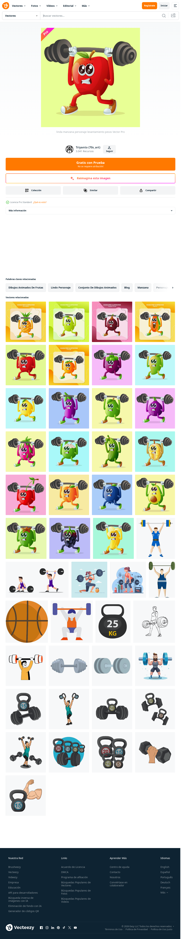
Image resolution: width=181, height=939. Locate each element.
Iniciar (161, 5)
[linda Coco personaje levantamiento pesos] (69, 451)
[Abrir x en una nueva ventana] (69, 927)
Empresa (13, 882)
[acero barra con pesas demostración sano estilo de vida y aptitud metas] (69, 666)
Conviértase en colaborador (117, 884)
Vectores (17, 5)
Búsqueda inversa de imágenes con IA (20, 899)
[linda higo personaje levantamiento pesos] (155, 408)
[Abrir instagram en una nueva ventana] (47, 927)
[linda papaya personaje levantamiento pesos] (155, 322)
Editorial (68, 5)
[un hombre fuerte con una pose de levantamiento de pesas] (37, 580)
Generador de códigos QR (23, 911)
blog (127, 287)
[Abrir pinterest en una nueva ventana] (58, 927)
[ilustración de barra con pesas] (112, 709)
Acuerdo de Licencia (72, 867)
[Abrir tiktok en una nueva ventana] (64, 927)
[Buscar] (161, 15)
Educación (14, 887)
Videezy (12, 877)
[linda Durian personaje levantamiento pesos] (155, 451)
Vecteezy (13, 872)
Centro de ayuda (118, 867)
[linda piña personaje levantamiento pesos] (26, 322)
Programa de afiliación (73, 877)
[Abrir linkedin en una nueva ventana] (52, 927)
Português (164, 877)
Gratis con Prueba (89, 164)
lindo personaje (61, 287)
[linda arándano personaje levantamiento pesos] (112, 495)
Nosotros (113, 877)
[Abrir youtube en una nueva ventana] (75, 927)
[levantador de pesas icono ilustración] (72, 622)
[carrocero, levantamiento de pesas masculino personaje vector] (156, 538)
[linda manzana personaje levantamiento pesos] (26, 365)
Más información (17, 210)
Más (84, 5)
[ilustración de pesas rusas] (112, 752)
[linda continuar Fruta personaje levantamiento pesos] (26, 451)
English (162, 867)
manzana (143, 287)
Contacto (113, 872)
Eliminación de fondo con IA (24, 906)
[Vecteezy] (5, 5)
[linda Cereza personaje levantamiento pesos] (26, 495)
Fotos (34, 5)
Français (163, 887)
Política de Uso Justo (159, 929)
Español (163, 872)
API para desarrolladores (22, 892)
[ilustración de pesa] (26, 752)
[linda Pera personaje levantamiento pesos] (69, 322)
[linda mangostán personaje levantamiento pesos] (112, 365)
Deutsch (163, 882)
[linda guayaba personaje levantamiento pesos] (112, 408)
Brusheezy (14, 867)
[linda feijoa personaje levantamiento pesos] (26, 538)
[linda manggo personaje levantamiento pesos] (155, 365)
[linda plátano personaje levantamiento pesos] (113, 538)
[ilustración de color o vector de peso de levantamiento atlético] (162, 580)
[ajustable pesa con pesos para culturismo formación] (112, 666)
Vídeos (50, 5)
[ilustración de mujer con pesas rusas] (69, 709)
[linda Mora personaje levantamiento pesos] (69, 538)
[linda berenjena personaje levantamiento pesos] (69, 408)
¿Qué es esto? (39, 202)
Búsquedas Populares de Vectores (75, 884)
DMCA (63, 872)
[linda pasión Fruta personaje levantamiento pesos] (112, 322)
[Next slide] (167, 287)
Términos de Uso (111, 929)
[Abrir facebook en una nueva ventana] (41, 927)
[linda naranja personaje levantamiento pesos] (69, 365)
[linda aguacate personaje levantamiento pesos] (155, 495)
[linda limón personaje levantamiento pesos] (26, 408)
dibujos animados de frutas (25, 287)
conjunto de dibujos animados (97, 287)
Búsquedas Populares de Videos (75, 900)
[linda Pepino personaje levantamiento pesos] (112, 451)
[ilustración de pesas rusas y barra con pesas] (26, 709)
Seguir (108, 151)
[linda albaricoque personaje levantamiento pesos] (69, 495)
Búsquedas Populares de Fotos (75, 892)
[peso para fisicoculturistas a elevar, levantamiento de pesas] (113, 622)
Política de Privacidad (134, 929)
